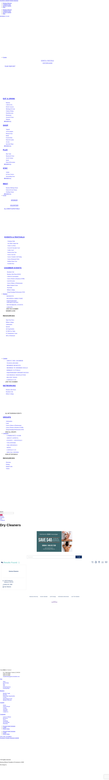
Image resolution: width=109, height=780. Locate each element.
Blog (4, 7)
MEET (5, 184)
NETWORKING (9, 386)
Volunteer (14, 205)
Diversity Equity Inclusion (9, 726)
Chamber (2, 702)
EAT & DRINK (9, 99)
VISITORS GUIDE (47, 63)
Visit (1, 679)
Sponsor (14, 200)
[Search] (1, 515)
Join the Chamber (7, 5)
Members (2, 690)
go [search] (79, 557)
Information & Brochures (63, 596)
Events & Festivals (14, 237)
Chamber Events (7, 4)
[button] (56, 57)
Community (3, 714)
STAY (5, 168)
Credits (4, 727)
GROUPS (7, 417)
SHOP (5, 125)
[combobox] (7, 513)
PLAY (5, 150)
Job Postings (53, 596)
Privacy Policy (6, 728)
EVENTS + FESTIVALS (47, 60)
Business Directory (7, 3)
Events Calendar (43, 596)
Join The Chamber (75, 596)
